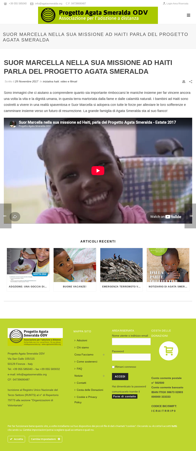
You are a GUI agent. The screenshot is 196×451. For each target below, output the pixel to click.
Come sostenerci (87, 361)
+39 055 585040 (18, 3)
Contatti (81, 382)
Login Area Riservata (177, 3)
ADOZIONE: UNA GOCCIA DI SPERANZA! (29, 286)
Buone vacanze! (75, 286)
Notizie (78, 375)
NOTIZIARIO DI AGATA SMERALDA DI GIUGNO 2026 (169, 286)
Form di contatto (124, 396)
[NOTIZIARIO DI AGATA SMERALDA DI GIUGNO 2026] (168, 265)
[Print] (183, 81)
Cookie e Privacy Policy (85, 399)
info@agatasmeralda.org (48, 3)
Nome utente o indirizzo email (130, 335)
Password (118, 351)
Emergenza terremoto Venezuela (122, 286)
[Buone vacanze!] (75, 265)
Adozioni (82, 340)
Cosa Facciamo (83, 354)
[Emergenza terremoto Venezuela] (121, 265)
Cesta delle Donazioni (90, 389)
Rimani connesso (125, 366)
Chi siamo (83, 347)
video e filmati (68, 81)
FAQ (79, 368)
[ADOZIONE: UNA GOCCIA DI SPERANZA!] (28, 265)
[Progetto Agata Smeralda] (98, 15)
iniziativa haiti (51, 81)
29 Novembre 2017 (26, 81)
